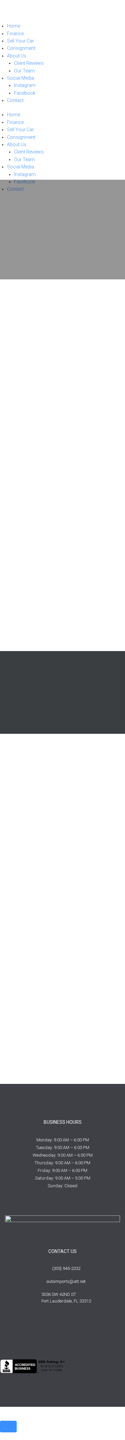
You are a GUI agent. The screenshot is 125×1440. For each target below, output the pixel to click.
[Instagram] (85, 1331)
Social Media (20, 78)
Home (13, 26)
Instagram (25, 85)
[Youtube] (62, 1331)
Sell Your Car (20, 41)
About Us (16, 55)
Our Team (24, 70)
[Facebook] (40, 1331)
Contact (15, 100)
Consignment (21, 48)
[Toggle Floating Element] (8, 1426)
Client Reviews (29, 63)
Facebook (24, 93)
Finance (15, 33)
